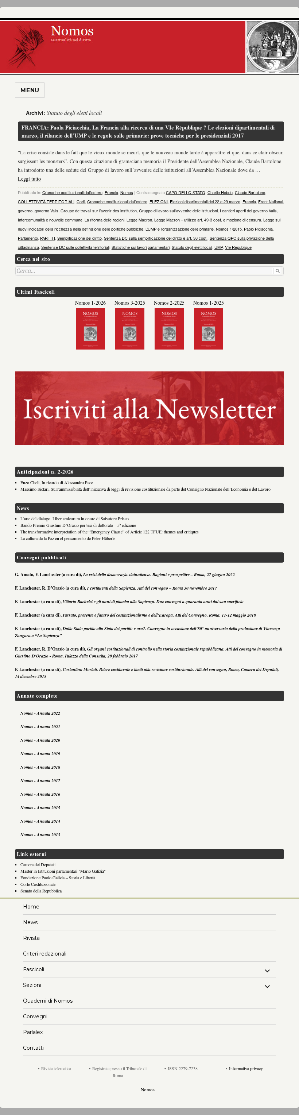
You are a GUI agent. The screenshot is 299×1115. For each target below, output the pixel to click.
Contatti (33, 1048)
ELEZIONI (159, 201)
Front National (270, 201)
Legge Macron (139, 220)
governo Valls (46, 210)
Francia (111, 192)
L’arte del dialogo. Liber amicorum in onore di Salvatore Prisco (74, 518)
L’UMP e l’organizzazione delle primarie (179, 229)
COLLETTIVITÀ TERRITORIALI (46, 201)
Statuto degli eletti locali (192, 247)
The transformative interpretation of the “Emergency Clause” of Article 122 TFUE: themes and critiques (109, 532)
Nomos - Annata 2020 (40, 740)
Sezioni (32, 985)
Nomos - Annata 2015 (40, 808)
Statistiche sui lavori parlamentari (141, 247)
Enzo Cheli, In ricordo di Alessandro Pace (56, 482)
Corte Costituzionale (37, 884)
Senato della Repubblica (41, 891)
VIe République (238, 247)
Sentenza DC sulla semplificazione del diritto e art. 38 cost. (155, 238)
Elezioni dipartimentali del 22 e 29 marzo (205, 201)
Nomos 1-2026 (90, 302)
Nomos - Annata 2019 (40, 754)
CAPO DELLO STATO (185, 192)
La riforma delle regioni (104, 220)
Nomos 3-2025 (129, 302)
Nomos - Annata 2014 (40, 821)
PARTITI (47, 238)
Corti (81, 201)
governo (25, 210)
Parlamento (28, 238)
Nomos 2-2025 (169, 302)
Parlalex (33, 1032)
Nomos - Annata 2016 (40, 794)
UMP (218, 247)
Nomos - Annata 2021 (40, 727)
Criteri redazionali (44, 953)
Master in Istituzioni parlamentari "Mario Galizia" (63, 871)
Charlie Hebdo (220, 192)
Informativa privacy (246, 1068)
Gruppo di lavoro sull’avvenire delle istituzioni (178, 210)
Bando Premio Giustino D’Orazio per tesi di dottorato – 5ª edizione (78, 525)
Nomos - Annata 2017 (40, 781)
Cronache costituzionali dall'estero (72, 192)
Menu (29, 90)
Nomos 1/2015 (229, 229)
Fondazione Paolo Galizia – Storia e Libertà (57, 877)
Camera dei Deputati (37, 864)
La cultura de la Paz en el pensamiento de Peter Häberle (67, 538)
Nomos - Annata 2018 (40, 767)
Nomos (126, 192)
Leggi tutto (29, 178)
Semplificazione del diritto (79, 238)
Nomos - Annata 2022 (40, 713)
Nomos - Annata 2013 (40, 835)
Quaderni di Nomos (48, 1001)
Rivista (31, 938)
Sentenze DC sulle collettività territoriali (75, 247)
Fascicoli (33, 969)
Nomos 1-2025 (208, 302)
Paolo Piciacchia (258, 229)
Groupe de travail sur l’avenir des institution (99, 210)
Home (31, 906)
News (30, 922)
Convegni (35, 1016)
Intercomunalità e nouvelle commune (50, 220)
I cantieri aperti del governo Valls (248, 210)
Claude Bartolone (250, 192)
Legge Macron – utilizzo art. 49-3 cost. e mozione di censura (207, 220)
